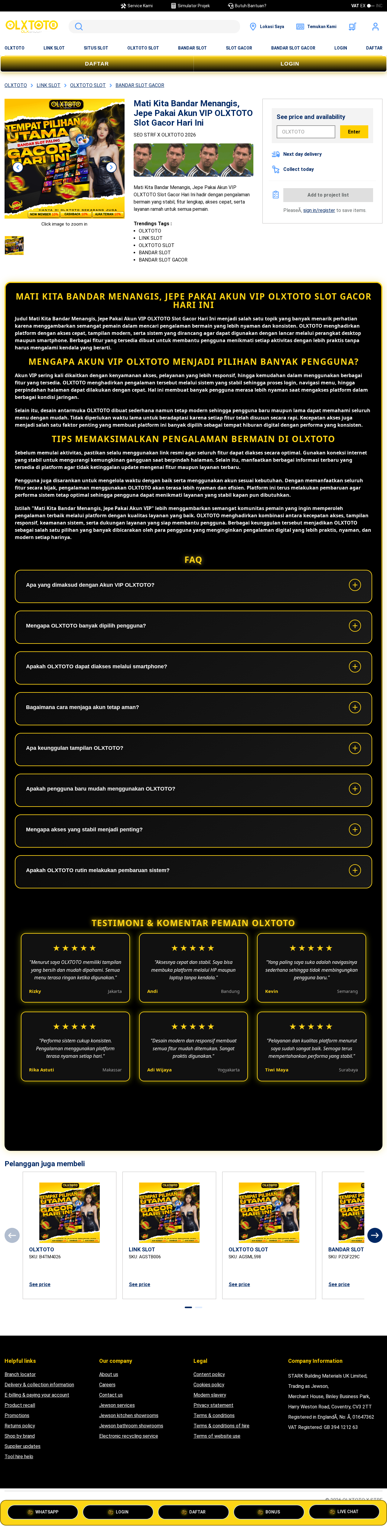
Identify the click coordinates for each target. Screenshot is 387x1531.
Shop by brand (20, 1436)
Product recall (20, 1405)
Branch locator (20, 1374)
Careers (107, 1385)
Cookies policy (209, 1385)
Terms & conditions (214, 1415)
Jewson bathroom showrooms (131, 1426)
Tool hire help (19, 1456)
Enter (354, 132)
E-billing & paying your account (37, 1395)
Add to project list (328, 195)
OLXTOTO (14, 48)
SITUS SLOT (96, 48)
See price (39, 1284)
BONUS (272, 1512)
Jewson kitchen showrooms (128, 1415)
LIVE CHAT (348, 1510)
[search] (154, 26)
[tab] (188, 1307)
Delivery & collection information (39, 1385)
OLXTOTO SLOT (143, 48)
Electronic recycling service (128, 1436)
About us (108, 1374)
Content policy (209, 1374)
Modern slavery (210, 1395)
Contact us (111, 1395)
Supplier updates (23, 1446)
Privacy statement (213, 1405)
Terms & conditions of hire (221, 1426)
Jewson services (117, 1405)
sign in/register (319, 210)
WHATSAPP (46, 1512)
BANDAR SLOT (192, 48)
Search (78, 26)
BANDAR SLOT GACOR (293, 48)
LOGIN (340, 48)
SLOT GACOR (239, 48)
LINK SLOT (54, 48)
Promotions (17, 1415)
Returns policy (20, 1426)
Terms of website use (217, 1436)
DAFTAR (374, 48)
